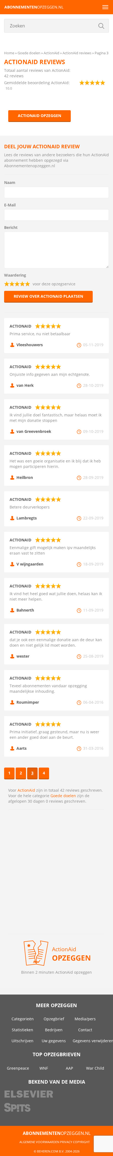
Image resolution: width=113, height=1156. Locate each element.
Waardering (15, 275)
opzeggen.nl (33, 7)
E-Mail (10, 205)
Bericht (11, 227)
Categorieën (23, 1018)
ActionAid (26, 790)
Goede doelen (63, 795)
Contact (85, 1029)
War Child (95, 1068)
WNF (43, 1068)
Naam (9, 182)
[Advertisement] (56, 871)
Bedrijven (54, 1029)
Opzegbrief (54, 1018)
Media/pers (85, 1018)
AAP (69, 1068)
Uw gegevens (54, 1040)
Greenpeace (18, 1068)
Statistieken (22, 1029)
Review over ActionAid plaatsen (48, 296)
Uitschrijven (22, 1040)
